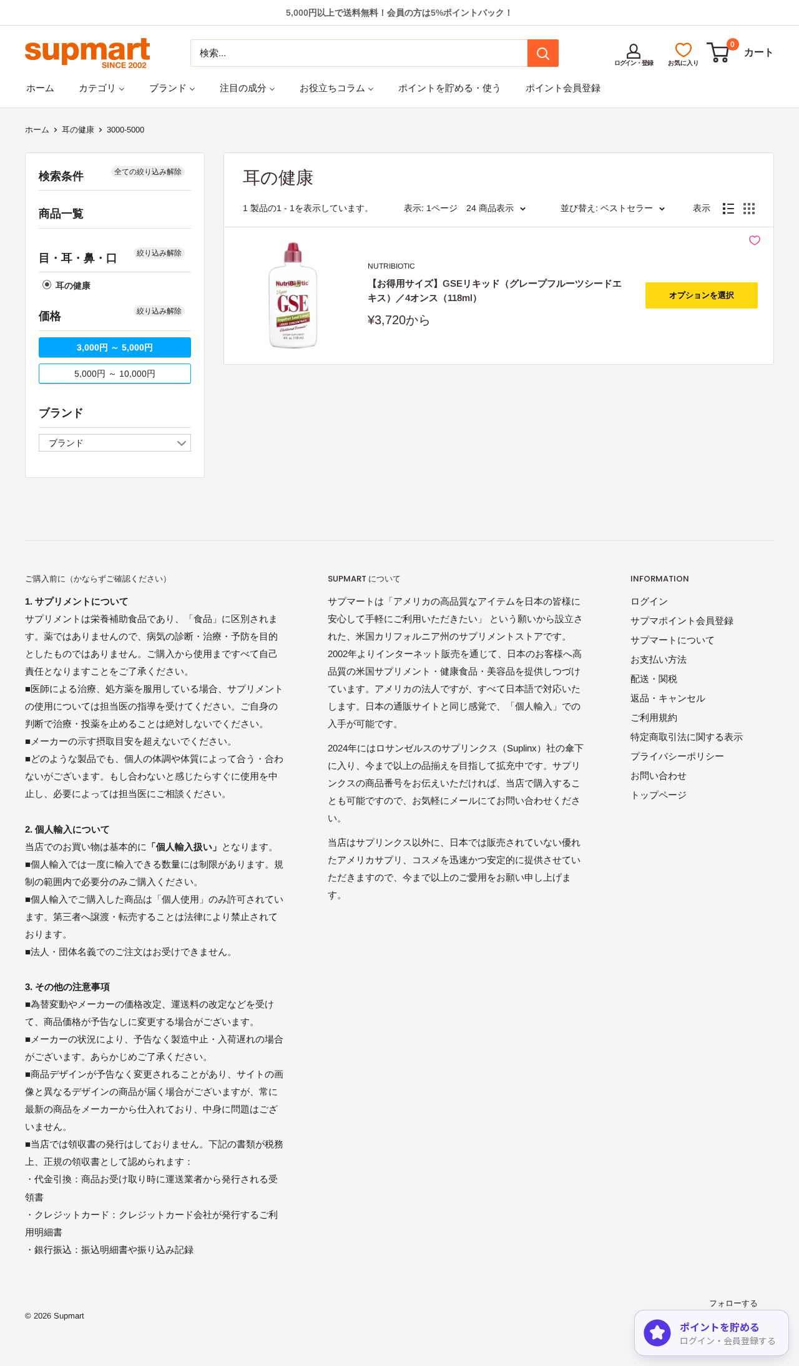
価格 (50, 316)
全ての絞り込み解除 (148, 171)
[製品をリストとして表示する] (728, 208)
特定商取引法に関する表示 (686, 736)
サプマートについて (672, 640)
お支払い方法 (658, 659)
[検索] (543, 53)
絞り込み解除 (159, 253)
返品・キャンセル (667, 698)
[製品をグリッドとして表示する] (749, 208)
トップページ (658, 794)
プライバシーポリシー (677, 756)
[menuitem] (40, 88)
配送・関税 (653, 678)
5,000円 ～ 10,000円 (114, 374)
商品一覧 (61, 213)
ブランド (61, 413)
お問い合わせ (658, 775)
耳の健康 (78, 129)
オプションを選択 (701, 295)
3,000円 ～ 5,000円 (115, 347)
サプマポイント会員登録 (681, 620)
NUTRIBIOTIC (391, 266)
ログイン (649, 601)
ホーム (37, 129)
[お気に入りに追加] (755, 240)
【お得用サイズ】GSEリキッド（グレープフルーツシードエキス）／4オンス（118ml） (495, 290)
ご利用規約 (653, 717)
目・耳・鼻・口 (78, 258)
